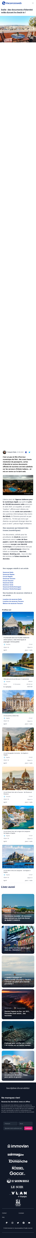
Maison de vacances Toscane (13, 603)
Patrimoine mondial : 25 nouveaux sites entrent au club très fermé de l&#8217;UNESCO (18, 918)
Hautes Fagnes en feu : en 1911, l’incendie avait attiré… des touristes (17, 1013)
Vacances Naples (8, 574)
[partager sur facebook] (26, 452)
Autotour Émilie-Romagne (12, 589)
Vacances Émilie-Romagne (12, 587)
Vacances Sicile (8, 583)
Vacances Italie (8, 572)
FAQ (3, 1217)
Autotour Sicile (8, 585)
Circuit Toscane (8, 581)
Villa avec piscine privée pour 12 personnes (16, 679)
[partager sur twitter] (29, 452)
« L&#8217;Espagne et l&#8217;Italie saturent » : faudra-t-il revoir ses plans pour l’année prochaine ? (18, 980)
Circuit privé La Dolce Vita (11, 715)
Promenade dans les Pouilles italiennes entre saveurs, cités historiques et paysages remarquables (16, 640)
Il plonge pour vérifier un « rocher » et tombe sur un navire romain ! (18, 1044)
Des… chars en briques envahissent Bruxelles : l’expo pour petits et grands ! (16, 1075)
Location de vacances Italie (12, 599)
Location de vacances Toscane (13, 601)
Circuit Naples (8, 576)
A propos (21, 1213)
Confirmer (28, 1128)
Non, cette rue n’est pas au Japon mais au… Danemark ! (18, 949)
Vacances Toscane (9, 579)
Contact (4, 1213)
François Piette (11, 452)
